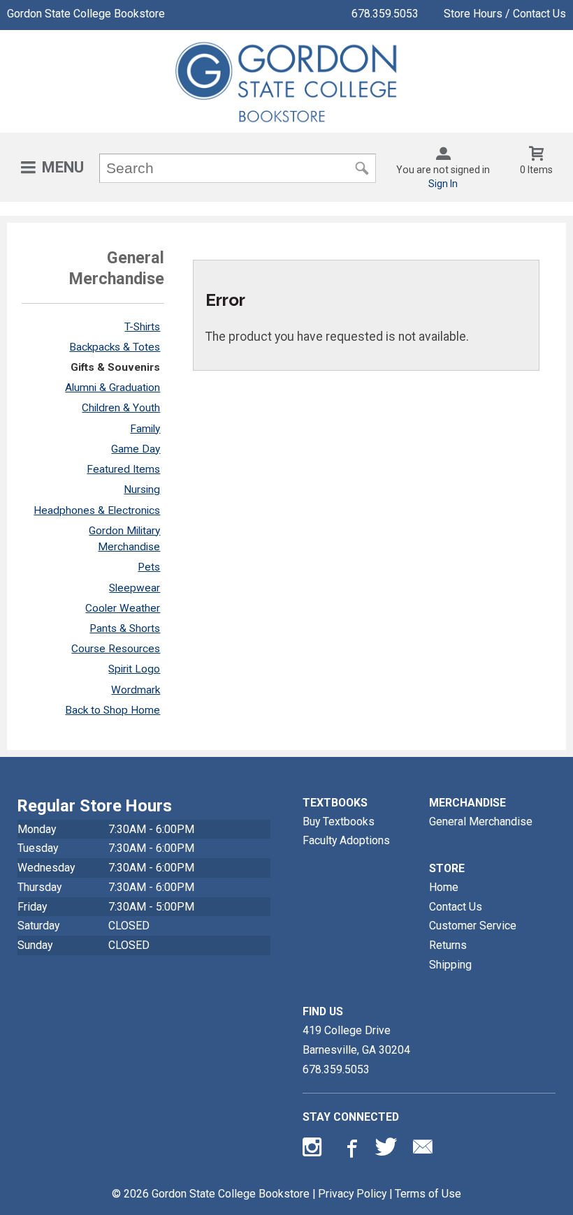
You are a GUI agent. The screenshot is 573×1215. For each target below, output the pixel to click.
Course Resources (115, 648)
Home (443, 887)
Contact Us (455, 906)
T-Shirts (142, 327)
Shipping (450, 964)
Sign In (443, 183)
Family (145, 428)
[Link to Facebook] (350, 1150)
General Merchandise (480, 821)
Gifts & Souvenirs (115, 367)
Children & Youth (121, 408)
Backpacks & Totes (114, 347)
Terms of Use (428, 1193)
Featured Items (123, 469)
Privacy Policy (352, 1193)
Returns (448, 945)
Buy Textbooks (339, 821)
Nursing (142, 489)
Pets (149, 567)
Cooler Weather (122, 608)
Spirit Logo (134, 669)
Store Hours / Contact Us (505, 13)
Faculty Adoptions (346, 840)
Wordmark (135, 690)
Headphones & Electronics (97, 510)
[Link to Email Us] (423, 1150)
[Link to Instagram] (314, 1150)
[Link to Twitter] (386, 1150)
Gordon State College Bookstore (86, 13)
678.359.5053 (385, 13)
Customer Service (472, 925)
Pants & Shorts (124, 628)
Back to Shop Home (112, 710)
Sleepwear (134, 588)
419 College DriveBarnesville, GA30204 (356, 1040)
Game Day (135, 449)
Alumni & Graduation (112, 387)
